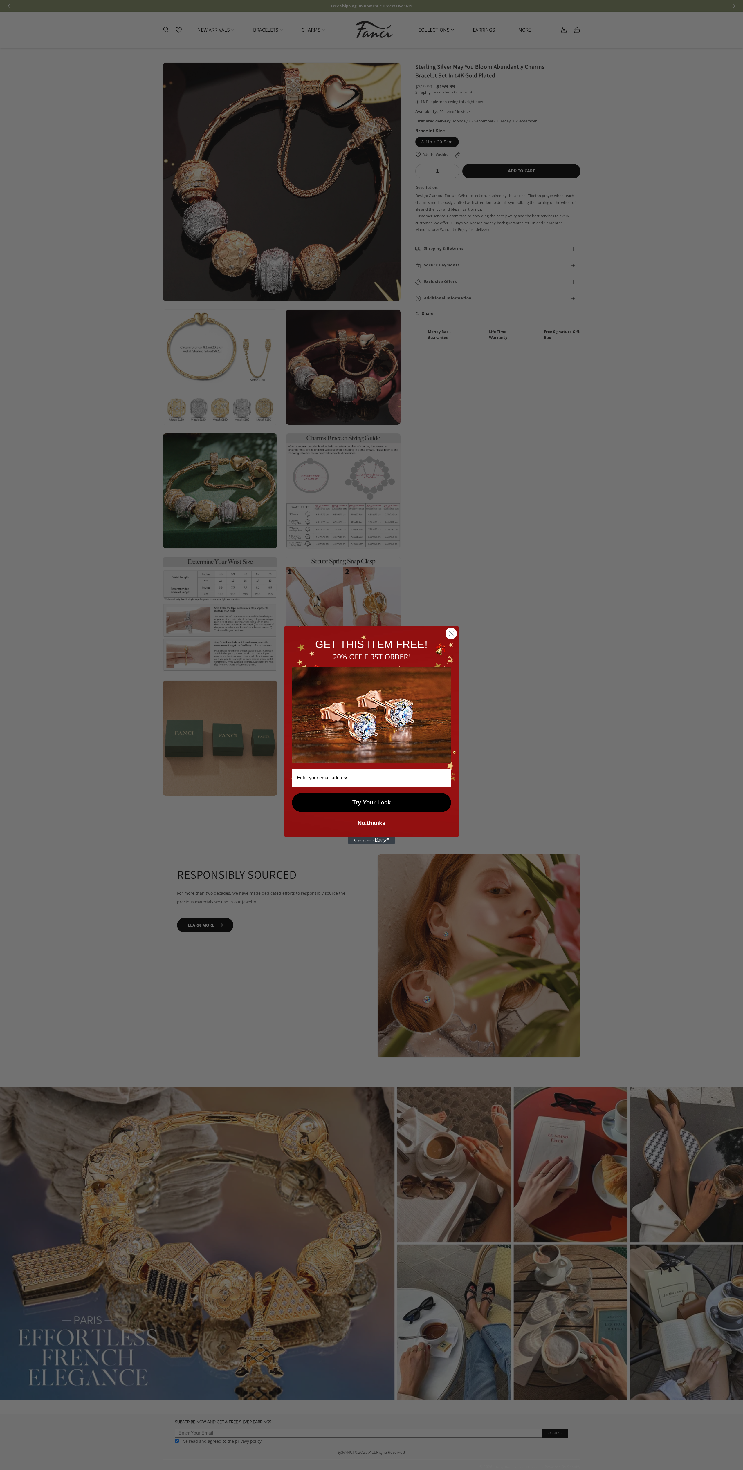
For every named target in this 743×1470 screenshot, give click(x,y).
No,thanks (371, 823)
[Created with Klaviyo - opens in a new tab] (371, 840)
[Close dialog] (451, 633)
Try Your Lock (371, 802)
